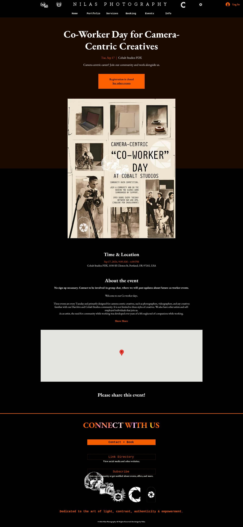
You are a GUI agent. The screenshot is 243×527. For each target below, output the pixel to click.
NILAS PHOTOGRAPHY (121, 4)
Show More (121, 321)
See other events (122, 83)
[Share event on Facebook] (113, 403)
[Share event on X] (121, 403)
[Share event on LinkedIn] (129, 403)
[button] (93, 13)
